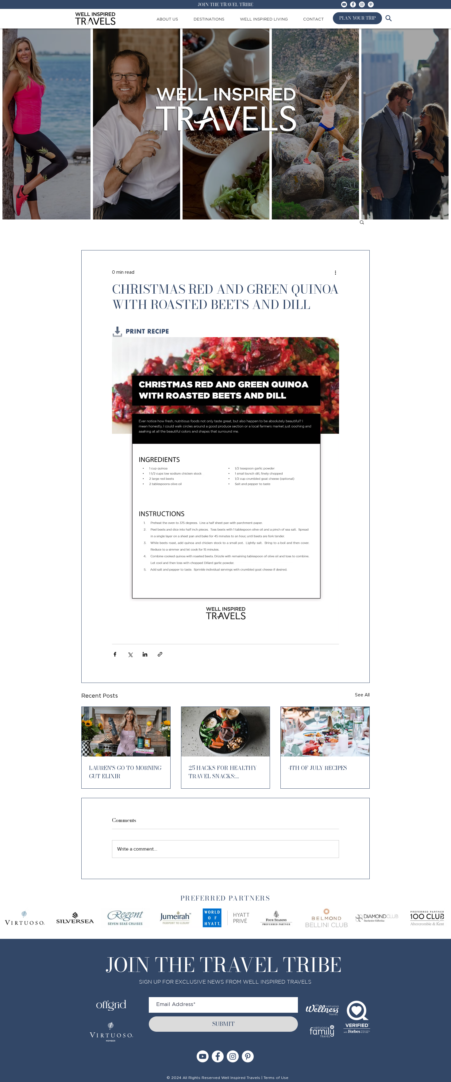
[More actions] (335, 272)
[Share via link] (160, 654)
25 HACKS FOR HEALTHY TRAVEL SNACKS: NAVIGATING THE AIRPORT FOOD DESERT (225, 772)
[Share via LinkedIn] (145, 654)
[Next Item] (440, 918)
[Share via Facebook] (115, 654)
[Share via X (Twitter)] (130, 654)
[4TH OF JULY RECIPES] (325, 731)
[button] (362, 221)
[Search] (388, 18)
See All (362, 695)
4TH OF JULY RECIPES (317, 768)
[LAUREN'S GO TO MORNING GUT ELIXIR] (126, 731)
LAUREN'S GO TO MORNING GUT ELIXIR (125, 772)
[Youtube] (344, 4)
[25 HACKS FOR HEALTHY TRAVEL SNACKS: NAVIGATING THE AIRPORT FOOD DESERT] (225, 731)
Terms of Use (276, 1078)
